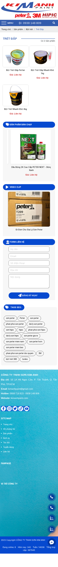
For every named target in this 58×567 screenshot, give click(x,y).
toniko (25, 359)
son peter (34, 318)
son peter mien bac (14, 347)
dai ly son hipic (12, 335)
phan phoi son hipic (36, 330)
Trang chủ (7, 424)
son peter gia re (31, 335)
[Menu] (3, 23)
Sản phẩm (7, 433)
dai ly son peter (36, 324)
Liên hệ (6, 451)
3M (40, 353)
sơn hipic (10, 330)
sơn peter (10, 318)
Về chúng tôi (9, 429)
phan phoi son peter (15, 324)
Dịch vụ (6, 438)
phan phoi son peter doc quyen (19, 353)
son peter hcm (35, 341)
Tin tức (6, 442)
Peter (22, 318)
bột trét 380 (11, 359)
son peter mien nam (15, 341)
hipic (21, 330)
